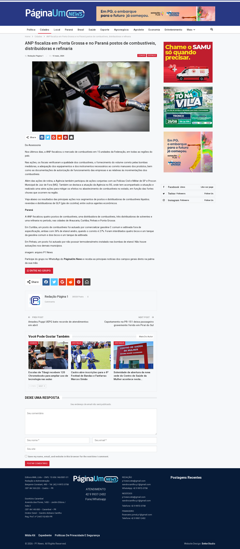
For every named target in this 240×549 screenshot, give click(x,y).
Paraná (69, 29)
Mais (189, 29)
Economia (154, 29)
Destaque (152, 55)
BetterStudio (208, 543)
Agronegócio (121, 29)
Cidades (44, 29)
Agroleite (139, 29)
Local (57, 29)
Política (31, 29)
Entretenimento (173, 29)
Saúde (92, 29)
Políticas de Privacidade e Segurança (77, 535)
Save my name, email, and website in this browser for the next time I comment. (68, 456)
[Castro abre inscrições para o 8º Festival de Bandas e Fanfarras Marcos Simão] (91, 355)
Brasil (81, 29)
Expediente (45, 535)
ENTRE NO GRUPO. (40, 270)
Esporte (105, 29)
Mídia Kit (30, 535)
